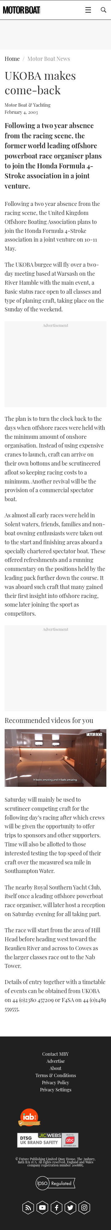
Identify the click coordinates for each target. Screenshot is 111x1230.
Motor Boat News (48, 58)
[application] (55, 758)
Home (12, 58)
